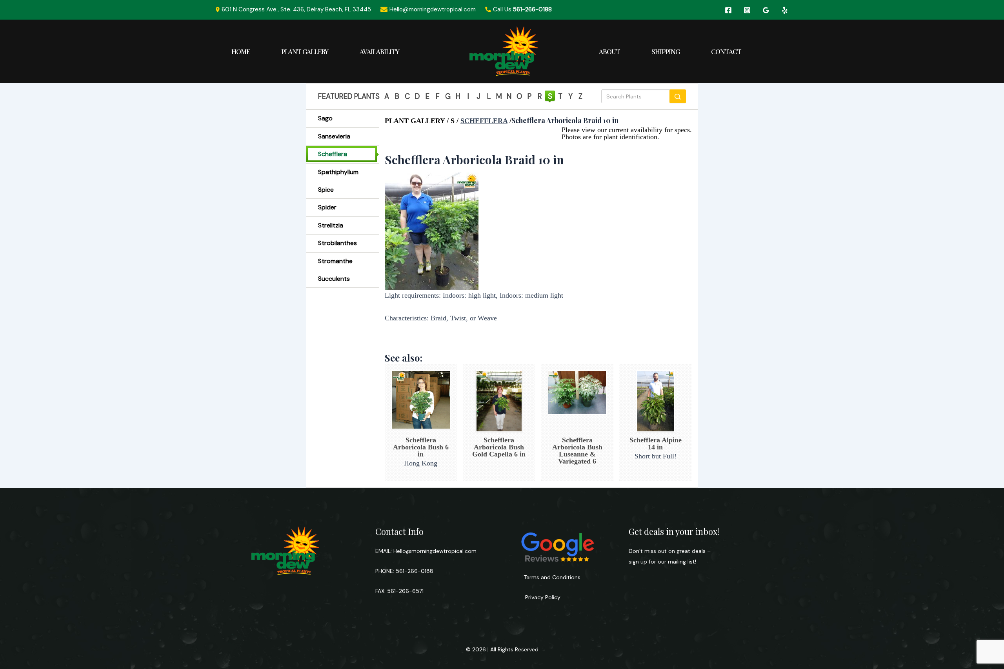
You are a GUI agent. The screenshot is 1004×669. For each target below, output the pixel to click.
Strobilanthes (337, 243)
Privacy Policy (542, 597)
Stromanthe (335, 261)
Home (240, 51)
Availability (379, 51)
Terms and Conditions (552, 577)
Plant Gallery (304, 51)
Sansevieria (334, 136)
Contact (726, 51)
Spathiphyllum (338, 172)
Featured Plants (349, 96)
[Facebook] (728, 10)
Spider (327, 207)
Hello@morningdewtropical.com (435, 550)
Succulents (334, 279)
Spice (326, 189)
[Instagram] (747, 10)
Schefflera (332, 154)
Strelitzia (330, 225)
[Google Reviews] (765, 10)
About (609, 51)
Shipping (665, 51)
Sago (325, 118)
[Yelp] (784, 10)
